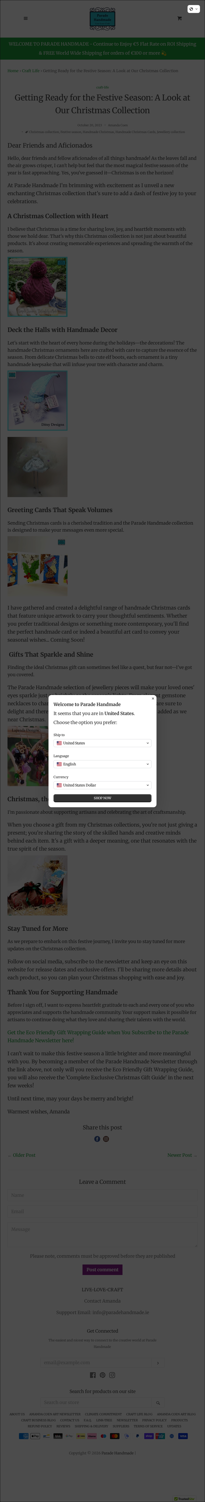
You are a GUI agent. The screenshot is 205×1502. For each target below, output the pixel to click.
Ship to (59, 735)
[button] (194, 9)
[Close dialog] (153, 698)
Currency (61, 777)
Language (61, 756)
